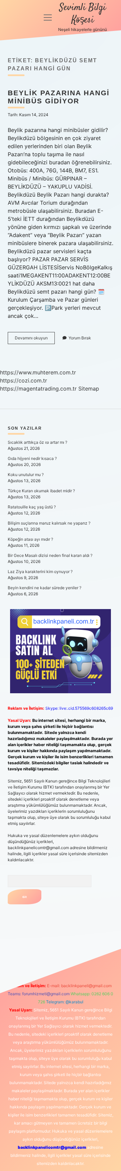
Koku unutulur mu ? (26, 474)
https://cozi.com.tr (23, 380)
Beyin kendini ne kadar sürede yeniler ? (44, 587)
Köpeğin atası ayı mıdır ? (30, 539)
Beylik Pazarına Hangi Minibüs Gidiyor (59, 97)
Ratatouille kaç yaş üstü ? (32, 506)
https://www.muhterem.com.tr (38, 372)
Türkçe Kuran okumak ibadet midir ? (41, 490)
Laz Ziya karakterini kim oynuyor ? (40, 571)
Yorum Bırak (80, 337)
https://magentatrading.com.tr (38, 388)
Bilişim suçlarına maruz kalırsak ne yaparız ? (49, 523)
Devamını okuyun (35, 339)
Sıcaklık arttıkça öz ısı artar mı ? (37, 442)
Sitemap (88, 388)
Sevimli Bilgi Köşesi (82, 14)
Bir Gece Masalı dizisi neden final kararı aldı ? (50, 555)
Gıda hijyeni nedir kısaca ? (32, 458)
